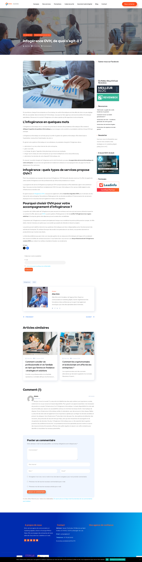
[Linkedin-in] (28, 540)
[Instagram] (59, 308)
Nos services (46, 4)
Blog (96, 4)
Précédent (30, 317)
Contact (104, 4)
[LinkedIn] (57, 308)
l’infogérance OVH (39, 194)
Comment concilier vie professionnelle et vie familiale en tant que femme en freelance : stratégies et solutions (39, 366)
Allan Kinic (27, 46)
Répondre (91, 396)
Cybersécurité (69, 4)
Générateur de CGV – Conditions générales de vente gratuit (106, 120)
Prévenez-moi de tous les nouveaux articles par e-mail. (45, 486)
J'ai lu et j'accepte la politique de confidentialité (38, 266)
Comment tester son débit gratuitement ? (104, 115)
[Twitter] (52, 308)
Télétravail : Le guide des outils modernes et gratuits (105, 111)
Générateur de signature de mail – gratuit (106, 128)
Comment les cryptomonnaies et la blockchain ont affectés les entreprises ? (76, 364)
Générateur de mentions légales (106, 124)
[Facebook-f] (25, 540)
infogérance (27, 282)
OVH (43, 214)
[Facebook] (55, 308)
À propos (36, 4)
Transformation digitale (42, 35)
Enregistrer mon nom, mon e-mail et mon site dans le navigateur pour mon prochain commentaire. (58, 477)
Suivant (89, 317)
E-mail (26, 259)
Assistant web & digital (84, 4)
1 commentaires (47, 46)
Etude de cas (28, 35)
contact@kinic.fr (65, 534)
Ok (107, 559)
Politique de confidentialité (117, 559)
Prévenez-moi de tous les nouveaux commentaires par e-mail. (47, 482)
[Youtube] (37, 540)
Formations (57, 4)
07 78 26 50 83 (68, 537)
